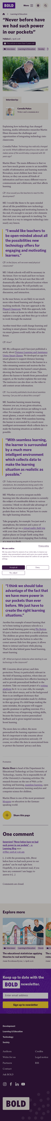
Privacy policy (43, 546)
